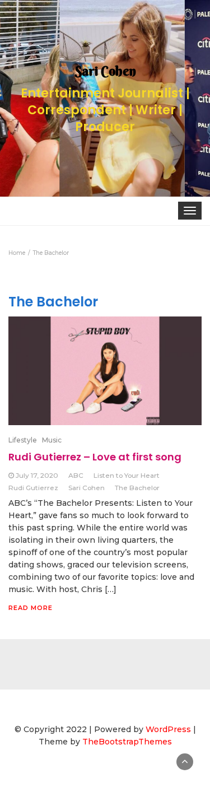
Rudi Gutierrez (33, 487)
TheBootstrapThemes (127, 742)
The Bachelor (137, 487)
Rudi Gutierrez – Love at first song (94, 457)
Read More (30, 608)
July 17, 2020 (37, 475)
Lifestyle (22, 440)
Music (52, 440)
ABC (75, 475)
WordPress (168, 729)
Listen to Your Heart (127, 475)
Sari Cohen (86, 487)
